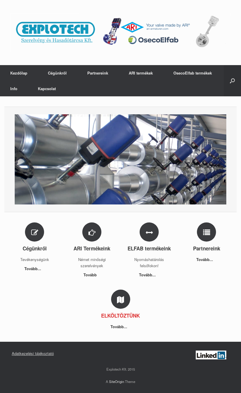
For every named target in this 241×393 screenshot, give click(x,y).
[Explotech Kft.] (120, 32)
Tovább (90, 275)
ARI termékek (141, 73)
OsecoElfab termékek (192, 73)
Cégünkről (57, 73)
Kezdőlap (18, 73)
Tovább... (33, 268)
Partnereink (97, 73)
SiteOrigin (116, 381)
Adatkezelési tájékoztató (33, 353)
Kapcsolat (47, 88)
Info (13, 88)
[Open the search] (232, 80)
